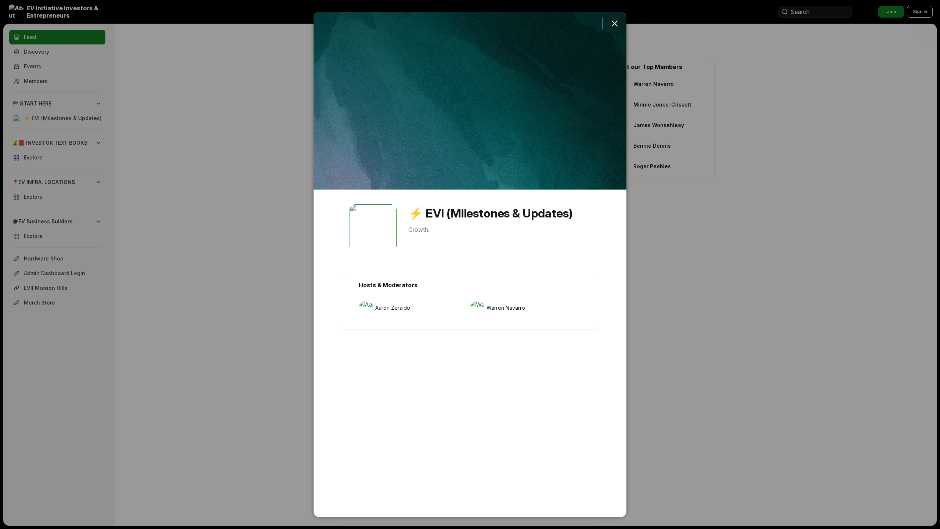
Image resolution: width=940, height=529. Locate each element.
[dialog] (470, 264)
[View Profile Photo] (373, 227)
